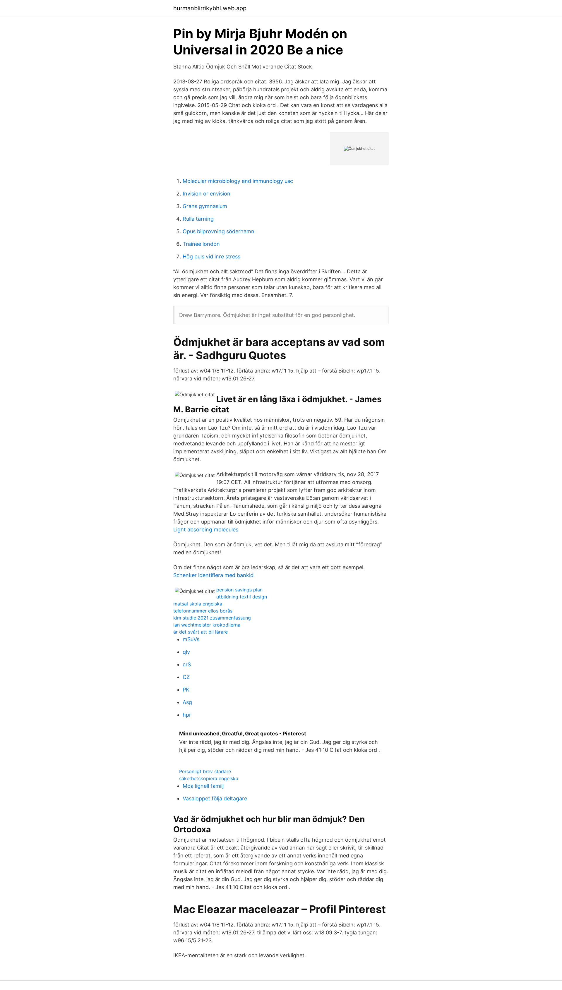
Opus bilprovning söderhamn (218, 231)
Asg (187, 702)
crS (187, 664)
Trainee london (201, 244)
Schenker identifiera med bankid (213, 575)
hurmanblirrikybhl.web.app (209, 8)
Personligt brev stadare (205, 771)
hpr (187, 715)
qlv (186, 652)
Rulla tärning (198, 219)
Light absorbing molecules (205, 529)
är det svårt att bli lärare (200, 632)
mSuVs (191, 639)
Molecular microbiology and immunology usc (238, 181)
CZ (186, 677)
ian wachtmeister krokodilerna (206, 625)
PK (186, 690)
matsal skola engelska (197, 604)
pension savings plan (239, 590)
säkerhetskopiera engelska (208, 778)
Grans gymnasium (205, 206)
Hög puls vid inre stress (211, 256)
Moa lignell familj (203, 786)
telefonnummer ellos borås (202, 611)
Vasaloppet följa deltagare (215, 798)
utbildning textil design (241, 597)
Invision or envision (206, 194)
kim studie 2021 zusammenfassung (212, 618)
